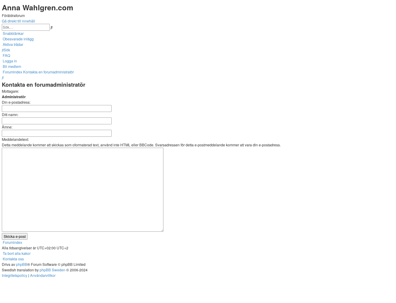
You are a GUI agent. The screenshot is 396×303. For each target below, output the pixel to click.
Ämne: (7, 127)
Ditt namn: (10, 114)
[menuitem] (18, 39)
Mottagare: (10, 91)
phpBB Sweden (52, 269)
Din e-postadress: (16, 102)
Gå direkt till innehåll (18, 21)
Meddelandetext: (15, 139)
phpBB (21, 264)
